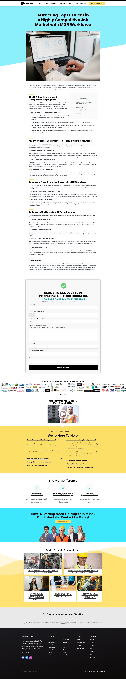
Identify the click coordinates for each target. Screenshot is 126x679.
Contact (83, 3)
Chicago (92, 642)
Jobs (70, 3)
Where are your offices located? (76, 460)
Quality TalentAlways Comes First (37, 494)
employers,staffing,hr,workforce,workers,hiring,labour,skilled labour (39, 622)
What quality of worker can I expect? (39, 462)
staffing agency (47, 144)
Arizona (92, 639)
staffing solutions (33, 164)
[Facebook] (22, 657)
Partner (65, 623)
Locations (62, 3)
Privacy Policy (92, 671)
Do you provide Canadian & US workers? (79, 467)
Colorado (92, 645)
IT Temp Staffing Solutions (70, 622)
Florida (91, 648)
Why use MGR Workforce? (75, 464)
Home (40, 3)
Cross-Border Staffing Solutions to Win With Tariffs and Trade (83, 571)
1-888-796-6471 (25, 652)
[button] (60, 394)
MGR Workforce (96, 622)
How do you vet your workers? (37, 465)
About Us (85, 671)
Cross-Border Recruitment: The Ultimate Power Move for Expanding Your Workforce (36, 596)
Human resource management (58, 622)
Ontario (79, 645)
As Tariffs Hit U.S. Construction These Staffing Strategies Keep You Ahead (90, 595)
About (47, 3)
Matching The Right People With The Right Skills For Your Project (63, 494)
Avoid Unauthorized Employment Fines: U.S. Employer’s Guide (63, 594)
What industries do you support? (38, 459)
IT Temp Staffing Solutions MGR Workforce (84, 622)
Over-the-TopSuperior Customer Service (89, 494)
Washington (93, 657)
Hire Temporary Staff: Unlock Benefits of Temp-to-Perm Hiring (43, 571)
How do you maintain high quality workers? (81, 440)
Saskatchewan (80, 648)
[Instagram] (30, 657)
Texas (91, 654)
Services (53, 3)
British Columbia (81, 642)
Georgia (92, 651)
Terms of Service (101, 671)
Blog (76, 3)
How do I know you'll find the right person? (41, 440)
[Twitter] (26, 657)
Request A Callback (63, 367)
